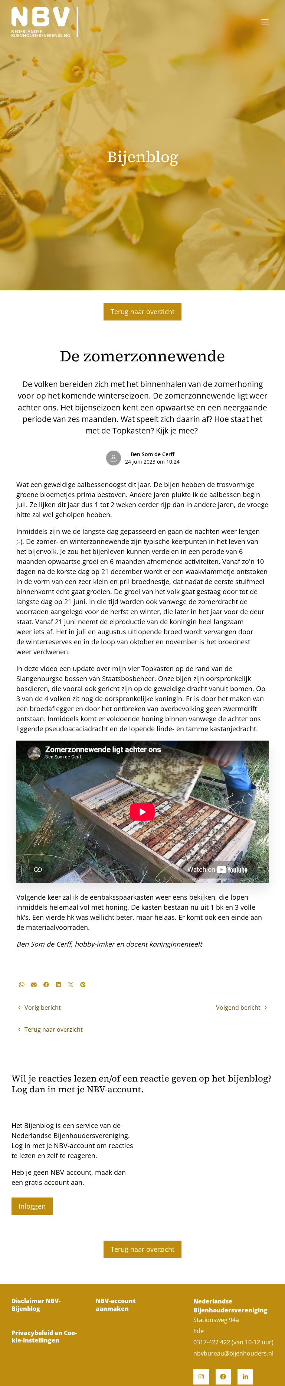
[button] (21, 984)
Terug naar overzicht (142, 311)
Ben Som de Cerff (152, 454)
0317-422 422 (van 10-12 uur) (233, 1342)
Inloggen (32, 1206)
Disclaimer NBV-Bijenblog (36, 1304)
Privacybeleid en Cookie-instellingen (44, 1336)
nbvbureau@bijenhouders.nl (233, 1353)
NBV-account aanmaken (115, 1304)
